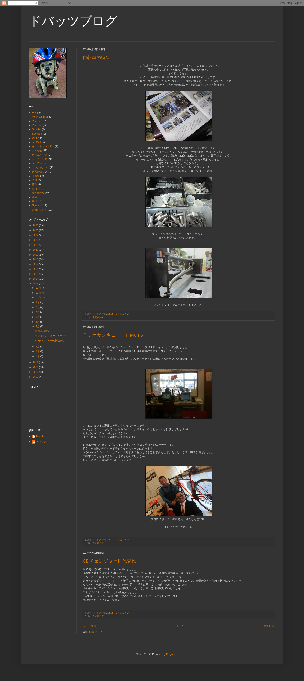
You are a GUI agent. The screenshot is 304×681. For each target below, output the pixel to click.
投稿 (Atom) (95, 632)
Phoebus (37, 125)
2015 (36, 273)
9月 (38, 302)
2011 (36, 367)
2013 (36, 283)
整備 (34, 197)
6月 (38, 317)
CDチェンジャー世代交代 (109, 561)
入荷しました (39, 209)
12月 (39, 287)
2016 (36, 269)
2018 (36, 259)
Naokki (40, 436)
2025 (36, 230)
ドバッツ (41, 441)
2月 (38, 351)
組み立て (37, 205)
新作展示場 (38, 192)
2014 (36, 278)
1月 (38, 356)
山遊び (35, 176)
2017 (36, 264)
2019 (36, 254)
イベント (37, 142)
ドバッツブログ (73, 21)
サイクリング (39, 159)
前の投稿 (269, 626)
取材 (34, 180)
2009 (36, 376)
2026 (36, 225)
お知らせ (37, 150)
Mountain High (40, 116)
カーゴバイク (39, 154)
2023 (36, 240)
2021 (36, 244)
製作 (34, 201)
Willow (35, 137)
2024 (36, 235)
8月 (38, 307)
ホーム (180, 626)
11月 (39, 292)
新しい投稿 (90, 626)
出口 (34, 188)
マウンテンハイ (40, 167)
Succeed (37, 133)
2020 (36, 249)
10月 (39, 297)
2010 (36, 372)
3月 (38, 346)
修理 (34, 184)
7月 (38, 312)
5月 (38, 321)
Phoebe (36, 121)
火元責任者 (98, 317)
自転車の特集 (96, 57)
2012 (36, 362)
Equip (35, 112)
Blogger (170, 654)
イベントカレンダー (43, 146)
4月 (38, 326)
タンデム (37, 163)
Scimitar (36, 129)
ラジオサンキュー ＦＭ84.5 (113, 335)
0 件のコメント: (124, 313)
